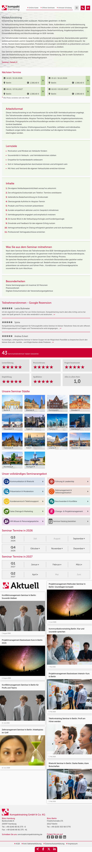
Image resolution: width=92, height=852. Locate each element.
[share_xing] (37, 849)
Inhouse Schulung (65, 8)
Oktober (34, 548)
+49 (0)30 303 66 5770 (60, 827)
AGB (17, 844)
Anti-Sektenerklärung (32, 844)
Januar (34, 564)
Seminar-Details (9, 62)
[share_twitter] (49, 849)
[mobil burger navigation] (77, 8)
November (56, 548)
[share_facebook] (43, 849)
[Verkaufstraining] (83, 8)
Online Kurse (33, 8)
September (78, 538)
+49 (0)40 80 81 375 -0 (15, 827)
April (34, 574)
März (78, 564)
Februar (56, 564)
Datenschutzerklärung (54, 844)
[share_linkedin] (54, 849)
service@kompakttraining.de (30, 834)
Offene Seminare (48, 8)
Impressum (72, 844)
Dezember (78, 548)
